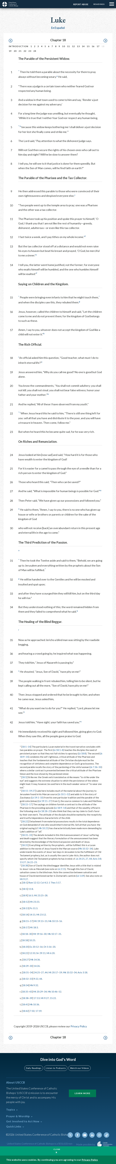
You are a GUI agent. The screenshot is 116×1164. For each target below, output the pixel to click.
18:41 (25, 1004)
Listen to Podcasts (56, 1068)
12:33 (32, 953)
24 (34, 51)
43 (30, 991)
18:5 (24, 777)
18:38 (25, 865)
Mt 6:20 (51, 953)
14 (83, 46)
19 (10, 51)
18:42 (26, 1011)
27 (50, 801)
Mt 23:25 (39, 895)
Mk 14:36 (35, 959)
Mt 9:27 (24, 879)
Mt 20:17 (53, 972)
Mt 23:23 (34, 901)
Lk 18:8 (82, 753)
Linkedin (92, 1135)
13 (78, 46)
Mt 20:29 (38, 991)
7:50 (32, 1011)
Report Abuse (80, 4)
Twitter (70, 1135)
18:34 (26, 985)
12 (73, 46)
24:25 (37, 972)
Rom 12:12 (33, 882)
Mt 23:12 (41, 914)
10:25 (32, 940)
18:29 (26, 966)
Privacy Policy (79, 1026)
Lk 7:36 (93, 767)
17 (98, 46)
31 (59, 934)
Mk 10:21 (43, 828)
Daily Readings (33, 1068)
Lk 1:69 (80, 875)
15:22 (53, 998)
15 (88, 46)
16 (93, 46)
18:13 (26, 908)
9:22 (36, 978)
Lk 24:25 (80, 858)
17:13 (37, 998)
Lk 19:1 (35, 797)
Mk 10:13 (53, 921)
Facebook (77, 1135)
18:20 (25, 946)
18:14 (25, 914)
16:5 (30, 895)
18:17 (26, 927)
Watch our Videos (79, 1068)
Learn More (82, 1093)
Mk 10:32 (83, 848)
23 (29, 51)
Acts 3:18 (82, 972)
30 (30, 934)
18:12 (26, 901)
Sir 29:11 (40, 953)
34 (91, 848)
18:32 (26, 978)
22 (25, 51)
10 (63, 46)
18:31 (25, 835)
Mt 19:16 (38, 934)
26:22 (30, 862)
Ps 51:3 (33, 908)
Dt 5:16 (48, 946)
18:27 (26, 959)
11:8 (30, 889)
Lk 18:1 (57, 750)
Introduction (18, 46)
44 (90, 858)
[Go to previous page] (12, 41)
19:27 (32, 790)
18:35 (25, 991)
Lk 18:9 (58, 807)
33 (30, 835)
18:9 (24, 895)
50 (100, 767)
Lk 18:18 (43, 811)
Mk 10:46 (52, 991)
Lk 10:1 (62, 794)
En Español (58, 27)
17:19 (38, 1011)
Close (56, 1149)
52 (68, 794)
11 (68, 46)
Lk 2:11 (61, 869)
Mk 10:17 (52, 934)
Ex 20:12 (34, 946)
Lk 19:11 (43, 801)
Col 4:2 (44, 882)
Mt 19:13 (38, 921)
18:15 (25, 790)
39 (31, 998)
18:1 (24, 746)
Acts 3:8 (97, 858)
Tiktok (106, 1135)
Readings (99, 4)
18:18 (25, 934)
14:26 (37, 966)
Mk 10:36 (34, 1004)
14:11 (32, 914)
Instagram (99, 1135)
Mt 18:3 (34, 927)
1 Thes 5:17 (55, 882)
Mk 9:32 (34, 985)
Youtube (84, 1135)
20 (15, 51)
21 (20, 51)
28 (46, 895)
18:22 (25, 821)
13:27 (23, 862)
